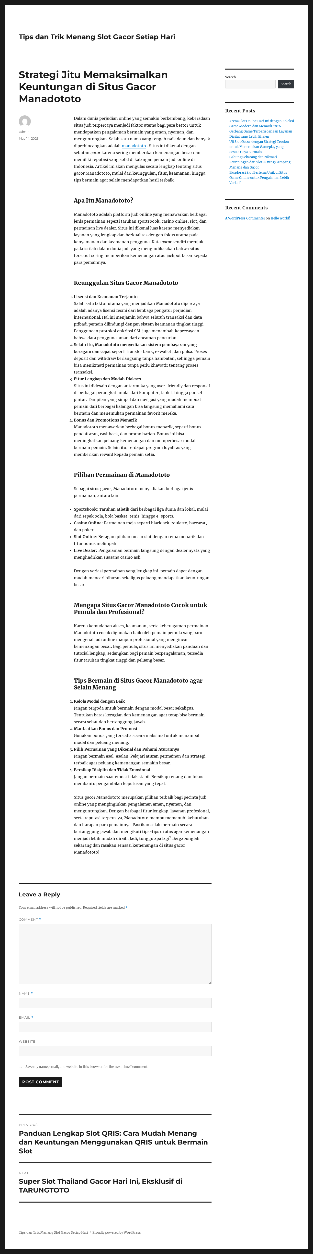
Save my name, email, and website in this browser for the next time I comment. (86, 1067)
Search (230, 77)
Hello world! (280, 218)
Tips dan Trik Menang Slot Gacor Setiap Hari (97, 37)
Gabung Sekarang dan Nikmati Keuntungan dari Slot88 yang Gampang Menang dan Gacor (260, 162)
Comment (30, 919)
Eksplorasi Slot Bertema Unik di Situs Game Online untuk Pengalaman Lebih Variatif (259, 177)
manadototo (134, 145)
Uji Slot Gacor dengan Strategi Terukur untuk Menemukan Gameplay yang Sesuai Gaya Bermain (259, 147)
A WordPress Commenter (245, 218)
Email (26, 1017)
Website (27, 1041)
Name (26, 993)
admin (24, 131)
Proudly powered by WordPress (116, 1232)
